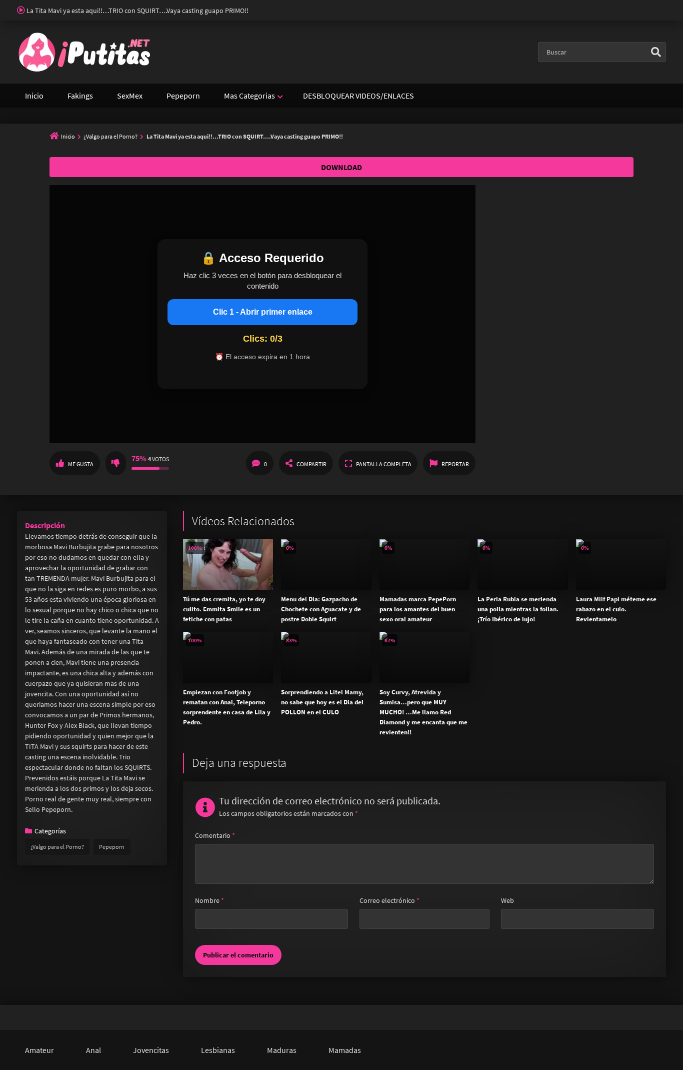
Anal (93, 1050)
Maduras (281, 1050)
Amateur (39, 1050)
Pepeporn (183, 96)
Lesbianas (218, 1050)
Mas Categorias (249, 96)
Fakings (80, 96)
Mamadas (344, 1050)
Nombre (209, 900)
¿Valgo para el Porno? (111, 136)
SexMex (129, 96)
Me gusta (81, 464)
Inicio (34, 96)
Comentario (215, 835)
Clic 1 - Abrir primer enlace (262, 312)
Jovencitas (151, 1050)
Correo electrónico (390, 900)
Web (507, 900)
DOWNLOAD (341, 167)
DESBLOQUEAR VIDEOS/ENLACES (358, 96)
